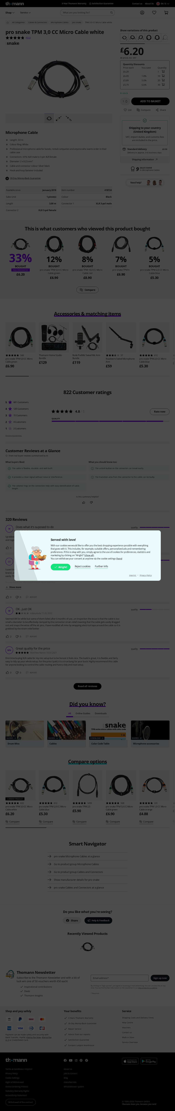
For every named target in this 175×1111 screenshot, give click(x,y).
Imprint (132, 575)
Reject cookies (83, 566)
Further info (101, 566)
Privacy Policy (146, 575)
